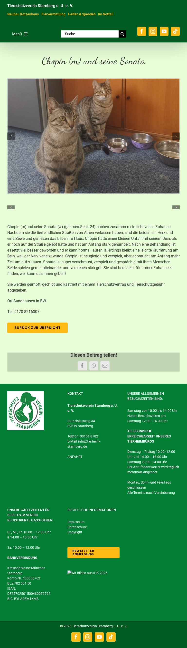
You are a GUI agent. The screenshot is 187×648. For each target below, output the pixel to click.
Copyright (74, 532)
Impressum (75, 522)
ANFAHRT (74, 457)
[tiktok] (175, 31)
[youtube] (164, 31)
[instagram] (153, 31)
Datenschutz (77, 527)
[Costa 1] (93, 136)
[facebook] (141, 31)
